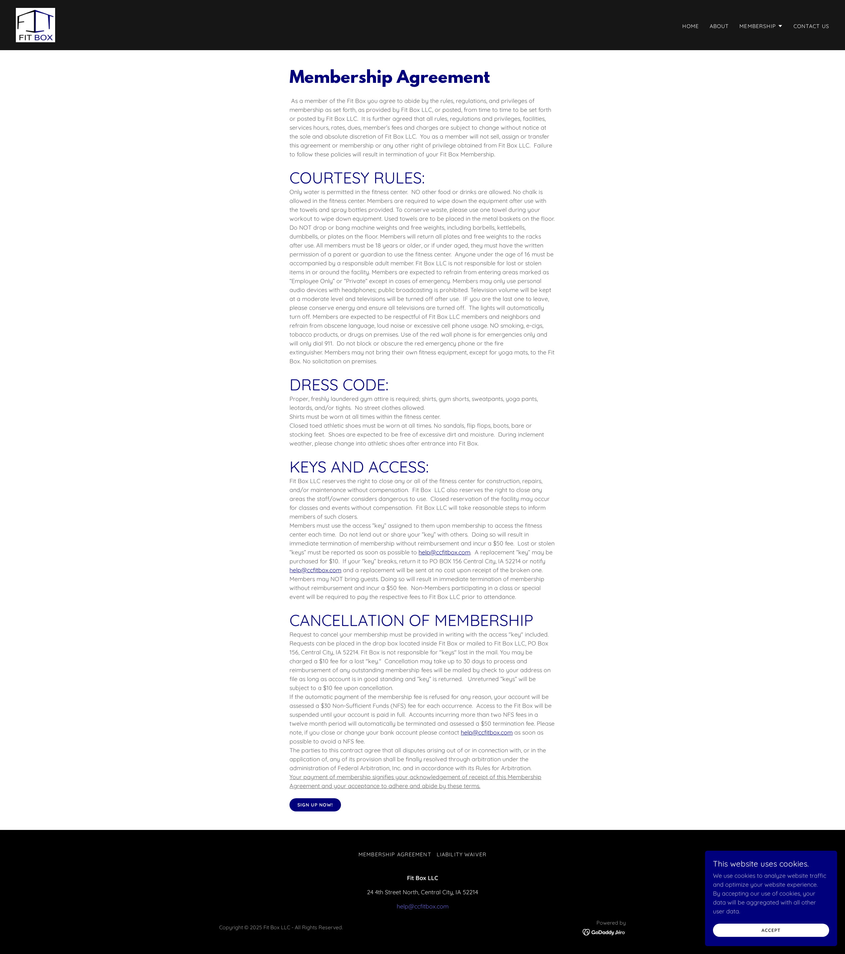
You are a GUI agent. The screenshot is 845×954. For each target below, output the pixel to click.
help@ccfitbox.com (444, 552)
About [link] (719, 26)
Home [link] (690, 26)
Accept (771, 930)
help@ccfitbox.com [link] (423, 906)
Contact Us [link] (811, 26)
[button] (761, 26)
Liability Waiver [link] (462, 854)
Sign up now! (315, 805)
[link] (35, 24)
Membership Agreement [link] (394, 854)
